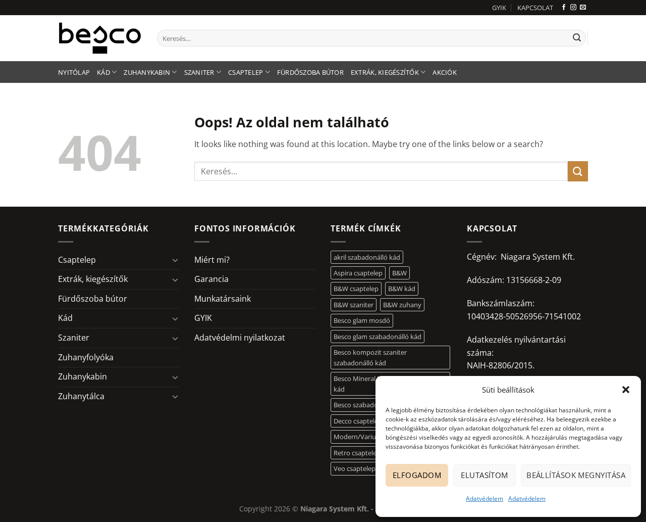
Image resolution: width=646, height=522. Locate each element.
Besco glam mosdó (362, 320)
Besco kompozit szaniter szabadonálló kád (370, 357)
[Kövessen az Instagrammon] (573, 7)
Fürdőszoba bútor (310, 72)
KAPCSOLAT (535, 7)
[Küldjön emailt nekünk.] (583, 7)
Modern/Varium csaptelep (373, 436)
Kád (103, 72)
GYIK (499, 7)
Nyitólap (74, 72)
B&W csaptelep (356, 288)
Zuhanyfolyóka (86, 357)
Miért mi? (212, 259)
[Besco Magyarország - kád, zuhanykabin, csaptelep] (100, 38)
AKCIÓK (445, 72)
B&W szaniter (353, 304)
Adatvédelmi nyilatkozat (239, 337)
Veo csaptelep (354, 468)
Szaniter (199, 72)
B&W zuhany (402, 304)
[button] (626, 390)
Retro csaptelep (357, 452)
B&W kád (401, 288)
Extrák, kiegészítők (385, 72)
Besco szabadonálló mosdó (374, 404)
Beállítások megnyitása (575, 475)
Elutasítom (484, 475)
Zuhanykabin (147, 72)
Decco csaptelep (358, 420)
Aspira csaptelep (358, 272)
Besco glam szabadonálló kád (377, 336)
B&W (399, 272)
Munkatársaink (222, 298)
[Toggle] (175, 260)
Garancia (211, 278)
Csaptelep (245, 72)
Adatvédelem (484, 498)
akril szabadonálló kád (367, 257)
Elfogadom (417, 475)
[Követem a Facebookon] (564, 7)
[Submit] (576, 38)
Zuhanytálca (81, 396)
